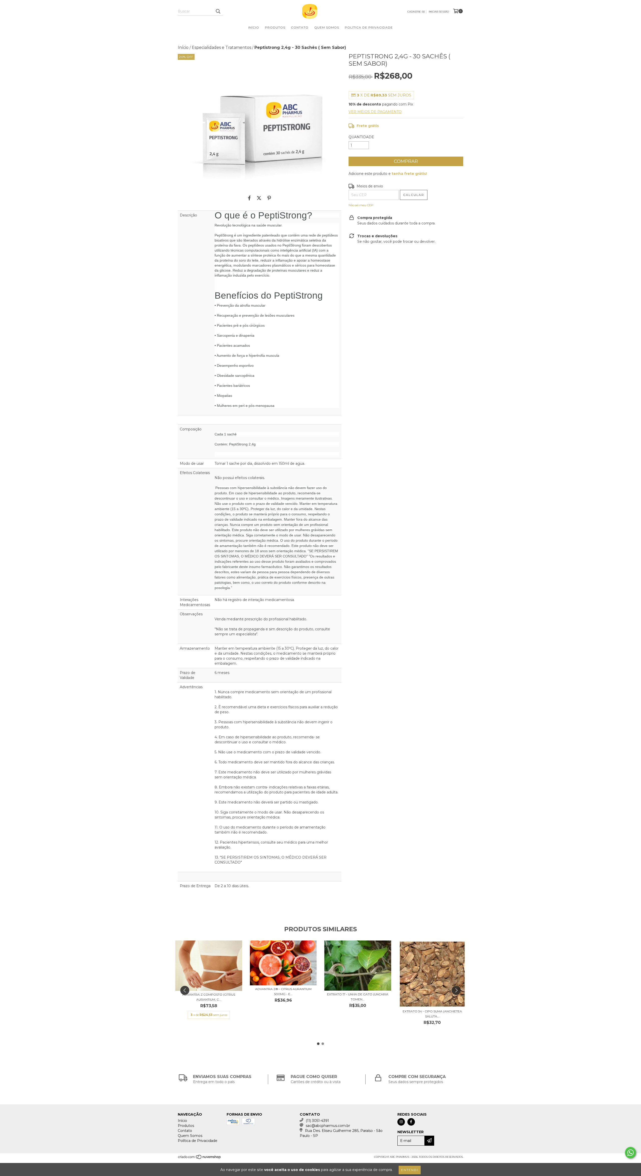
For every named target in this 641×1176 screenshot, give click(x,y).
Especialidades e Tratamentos (221, 47)
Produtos (275, 27)
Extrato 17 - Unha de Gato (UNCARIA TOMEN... (357, 996)
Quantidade (361, 137)
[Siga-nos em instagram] (401, 1122)
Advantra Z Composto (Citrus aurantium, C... (208, 997)
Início (253, 27)
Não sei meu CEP (361, 205)
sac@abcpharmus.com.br (328, 1125)
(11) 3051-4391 (317, 1120)
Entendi (409, 1170)
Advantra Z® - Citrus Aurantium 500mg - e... (283, 991)
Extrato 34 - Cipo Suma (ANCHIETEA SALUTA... (432, 1013)
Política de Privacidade (369, 27)
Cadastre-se (416, 11)
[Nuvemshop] (200, 1158)
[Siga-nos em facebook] (411, 1122)
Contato (299, 27)
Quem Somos (326, 27)
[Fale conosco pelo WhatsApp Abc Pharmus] (630, 1152)
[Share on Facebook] (249, 197)
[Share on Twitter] (259, 197)
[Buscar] (218, 11)
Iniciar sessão (439, 11)
